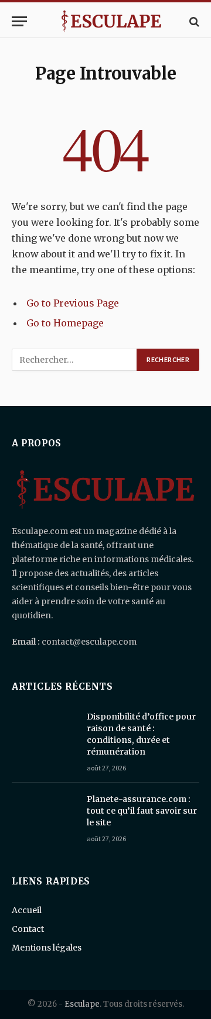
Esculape (82, 1004)
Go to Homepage (65, 323)
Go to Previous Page (72, 303)
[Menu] (19, 21)
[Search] (193, 21)
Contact (28, 929)
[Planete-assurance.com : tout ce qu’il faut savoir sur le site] (44, 814)
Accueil (27, 910)
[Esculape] (111, 21)
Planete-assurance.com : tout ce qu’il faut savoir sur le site (142, 811)
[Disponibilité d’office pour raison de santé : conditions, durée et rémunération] (44, 732)
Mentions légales (46, 947)
